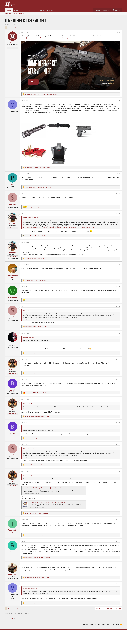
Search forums (19, 13)
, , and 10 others (41, 94)
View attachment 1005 (30, 227)
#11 (119, 359)
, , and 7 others (36, 326)
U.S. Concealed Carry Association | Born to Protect (43, 488)
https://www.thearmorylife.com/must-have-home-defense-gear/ (46, 38)
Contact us (85, 624)
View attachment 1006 (44, 227)
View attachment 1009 (87, 227)
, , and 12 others (36, 258)
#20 (119, 584)
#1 (119, 32)
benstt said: (26, 403)
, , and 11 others (36, 235)
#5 (119, 213)
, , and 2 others (36, 416)
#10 (119, 333)
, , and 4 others (37, 557)
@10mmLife (111, 363)
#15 (119, 444)
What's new (18, 10)
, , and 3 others (38, 535)
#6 (119, 242)
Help (112, 624)
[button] (24, 10)
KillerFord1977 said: (29, 588)
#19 (119, 564)
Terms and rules (95, 624)
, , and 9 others (40, 167)
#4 (119, 193)
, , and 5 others (37, 464)
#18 (119, 541)
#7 (119, 264)
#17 (119, 519)
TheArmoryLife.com (47, 10)
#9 (119, 306)
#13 (119, 399)
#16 (119, 471)
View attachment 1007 (58, 227)
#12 (119, 379)
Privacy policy (105, 624)
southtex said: (27, 337)
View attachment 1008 (72, 227)
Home (8, 10)
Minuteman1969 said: (29, 217)
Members (31, 10)
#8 (119, 286)
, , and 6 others (37, 353)
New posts (8, 13)
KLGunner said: (28, 427)
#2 (119, 100)
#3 (119, 173)
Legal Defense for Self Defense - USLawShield (47, 502)
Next (15, 27)
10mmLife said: (27, 311)
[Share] (117, 32)
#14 (119, 422)
